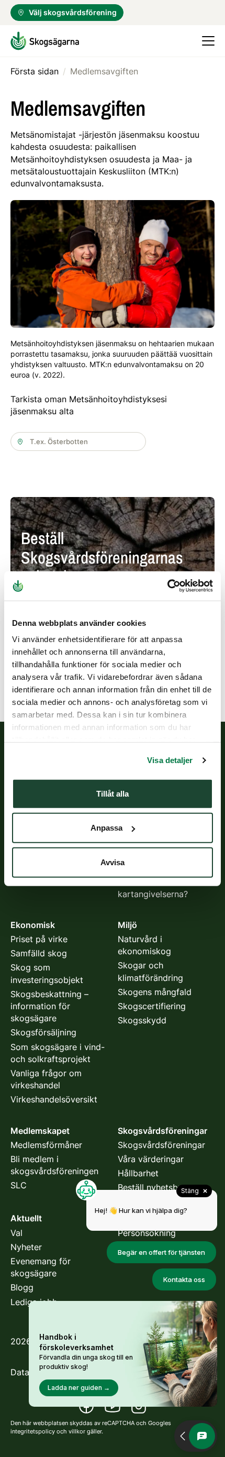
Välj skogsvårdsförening (73, 12)
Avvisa (112, 861)
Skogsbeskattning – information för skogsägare (49, 1006)
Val (16, 1233)
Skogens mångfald (155, 992)
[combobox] (78, 441)
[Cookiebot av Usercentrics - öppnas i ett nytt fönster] (167, 586)
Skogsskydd (142, 1020)
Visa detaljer (170, 760)
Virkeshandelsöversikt (53, 1099)
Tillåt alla (112, 793)
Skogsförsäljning (43, 1032)
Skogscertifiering (152, 1006)
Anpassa (106, 827)
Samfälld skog (38, 953)
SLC (18, 1185)
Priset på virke (39, 939)
